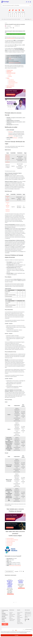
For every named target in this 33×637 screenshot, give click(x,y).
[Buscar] (30, 5)
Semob (9, 74)
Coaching (18, 614)
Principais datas (10, 70)
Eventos (10, 617)
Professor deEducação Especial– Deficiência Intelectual (8, 207)
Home (2, 19)
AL (10, 13)
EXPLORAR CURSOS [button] (10, 94)
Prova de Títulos (11, 84)
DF (20, 13)
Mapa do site (11, 618)
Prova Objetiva (11, 79)
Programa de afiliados (12, 619)
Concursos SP (9, 545)
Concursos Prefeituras (11, 541)
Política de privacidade (12, 614)
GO (24, 13)
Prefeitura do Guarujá (11, 38)
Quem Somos (11, 612)
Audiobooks (18, 621)
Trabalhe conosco (11, 620)
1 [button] (13, 602)
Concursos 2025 (9, 542)
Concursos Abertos (10, 538)
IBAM (10, 58)
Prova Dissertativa (11, 81)
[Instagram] (25, 619)
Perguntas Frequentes (19, 617)
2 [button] (14, 602)
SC (18, 16)
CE (18, 13)
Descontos (18, 618)
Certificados (18, 620)
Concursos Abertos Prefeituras (12, 539)
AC (8, 13)
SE (20, 16)
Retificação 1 (10, 131)
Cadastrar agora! (4, 624)
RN (10, 16)
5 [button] (16, 602)
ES (22, 13)
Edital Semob (11, 62)
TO (24, 16)
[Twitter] (25, 620)
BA (16, 13)
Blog (4, 19)
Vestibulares (18, 613)
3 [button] (15, 602)
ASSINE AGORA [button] (9, 527)
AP (14, 13)
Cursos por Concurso (19, 612)
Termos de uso (11, 615)
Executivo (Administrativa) (9, 571)
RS (16, 16)
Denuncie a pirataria (11, 616)
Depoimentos (18, 619)
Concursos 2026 (9, 543)
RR (14, 16)
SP (22, 16)
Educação (10, 76)
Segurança (10, 613)
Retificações (9, 71)
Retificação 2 (10, 135)
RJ (8, 16)
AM (12, 13)
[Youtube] (28, 619)
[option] (10, 586)
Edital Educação (18, 62)
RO (12, 16)
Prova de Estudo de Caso (12, 82)
